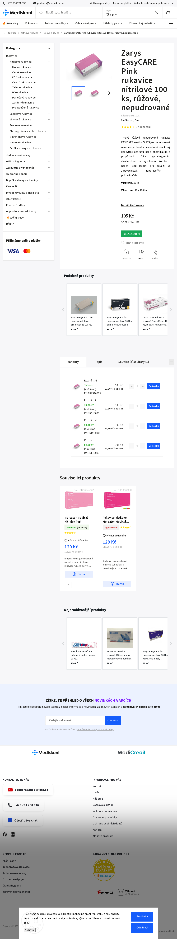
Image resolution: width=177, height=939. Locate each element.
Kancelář (11, 186)
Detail (82, 574)
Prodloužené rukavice (25, 108)
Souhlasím (142, 916)
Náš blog (98, 799)
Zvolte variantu (132, 234)
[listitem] (84, 310)
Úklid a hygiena (15, 161)
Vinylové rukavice (20, 119)
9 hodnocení (143, 127)
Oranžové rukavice (24, 82)
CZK (112, 14)
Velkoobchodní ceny (105, 811)
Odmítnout (142, 927)
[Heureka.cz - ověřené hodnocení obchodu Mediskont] (109, 870)
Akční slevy (9, 861)
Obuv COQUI (13, 199)
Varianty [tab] (73, 362)
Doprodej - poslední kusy (21, 211)
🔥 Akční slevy (15, 218)
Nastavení (29, 930)
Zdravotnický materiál (20, 168)
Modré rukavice (21, 67)
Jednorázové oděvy (18, 155)
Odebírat (113, 720)
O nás (96, 792)
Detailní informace (132, 205)
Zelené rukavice (22, 87)
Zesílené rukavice (23, 103)
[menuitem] (12, 23)
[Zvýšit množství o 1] (142, 386)
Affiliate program (103, 836)
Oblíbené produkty (100, 3)
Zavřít (164, 264)
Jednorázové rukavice (16, 867)
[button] (63, 309)
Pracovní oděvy (15, 205)
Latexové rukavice (21, 114)
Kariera (97, 830)
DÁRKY (10, 224)
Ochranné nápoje (17, 174)
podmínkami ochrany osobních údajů (95, 729)
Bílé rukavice (20, 92)
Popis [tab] (99, 362)
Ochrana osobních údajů (107, 823)
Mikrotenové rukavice (23, 137)
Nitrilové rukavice (21, 62)
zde (26, 923)
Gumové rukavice (20, 142)
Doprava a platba (122, 3)
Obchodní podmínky (105, 817)
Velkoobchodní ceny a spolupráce (151, 3)
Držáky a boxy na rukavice (25, 148)
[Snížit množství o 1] (131, 386)
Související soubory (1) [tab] (133, 362)
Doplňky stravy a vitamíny (22, 180)
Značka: (130, 120)
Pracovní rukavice (21, 125)
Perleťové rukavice (24, 98)
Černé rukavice (21, 72)
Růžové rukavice (22, 77)
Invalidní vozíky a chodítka (22, 193)
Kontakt (98, 786)
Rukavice (11, 56)
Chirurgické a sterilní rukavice (28, 131)
